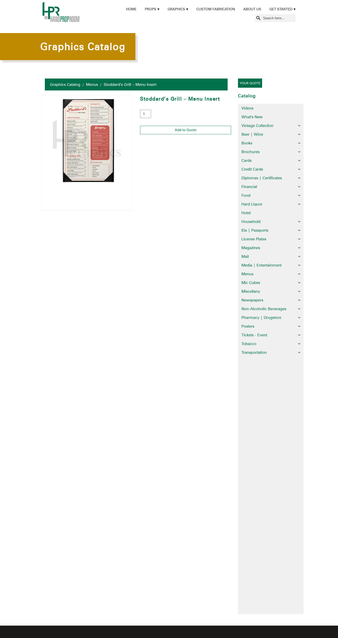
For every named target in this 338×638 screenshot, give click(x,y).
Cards (246, 160)
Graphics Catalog (65, 84)
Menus (92, 84)
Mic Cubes (250, 282)
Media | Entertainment (261, 265)
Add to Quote (185, 130)
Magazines (250, 247)
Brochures (250, 151)
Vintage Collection (257, 125)
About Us (252, 9)
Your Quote (250, 83)
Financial (249, 186)
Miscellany (250, 291)
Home (131, 9)
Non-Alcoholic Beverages (263, 308)
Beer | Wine (252, 134)
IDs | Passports (254, 230)
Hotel (246, 213)
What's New (252, 117)
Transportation (254, 352)
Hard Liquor (251, 204)
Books (246, 143)
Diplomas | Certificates (261, 178)
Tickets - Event (254, 335)
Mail (245, 256)
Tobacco (248, 343)
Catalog (247, 95)
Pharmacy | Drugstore (261, 317)
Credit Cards (252, 169)
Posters (247, 326)
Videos (247, 108)
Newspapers (252, 300)
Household (251, 221)
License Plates (253, 239)
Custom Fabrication (215, 9)
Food (245, 195)
